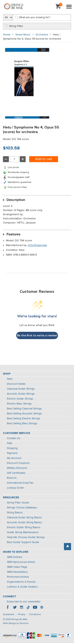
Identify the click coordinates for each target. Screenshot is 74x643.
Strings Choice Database (22, 507)
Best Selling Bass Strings (22, 423)
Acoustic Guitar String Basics (24, 522)
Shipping (12, 448)
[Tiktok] (28, 608)
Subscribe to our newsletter (24, 601)
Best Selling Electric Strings (23, 418)
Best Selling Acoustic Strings (24, 413)
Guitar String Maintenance (22, 532)
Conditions (35, 614)
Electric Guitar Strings (20, 398)
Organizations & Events (21, 581)
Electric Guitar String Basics (23, 527)
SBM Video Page (17, 567)
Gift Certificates (16, 473)
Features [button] (14, 234)
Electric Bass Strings (19, 403)
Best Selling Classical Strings (24, 408)
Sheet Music (22, 34)
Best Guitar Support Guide (23, 542)
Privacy (21, 614)
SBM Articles (14, 557)
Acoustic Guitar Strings (21, 393)
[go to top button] (67, 546)
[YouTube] (35, 608)
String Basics (15, 512)
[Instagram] (21, 608)
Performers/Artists (18, 576)
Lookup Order (15, 487)
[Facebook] (8, 608)
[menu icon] (69, 7)
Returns (12, 478)
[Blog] (42, 608)
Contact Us (13, 438)
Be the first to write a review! (37, 335)
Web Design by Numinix (16, 623)
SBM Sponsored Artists (21, 562)
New (9, 379)
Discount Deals (16, 383)
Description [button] (16, 200)
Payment (12, 453)
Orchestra (42, 34)
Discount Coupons (18, 463)
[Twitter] (15, 608)
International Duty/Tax (20, 482)
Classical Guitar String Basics (24, 517)
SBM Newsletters (17, 572)
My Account (14, 458)
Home (6, 34)
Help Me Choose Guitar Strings (26, 537)
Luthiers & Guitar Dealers (22, 586)
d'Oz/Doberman (37, 245)
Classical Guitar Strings (21, 388)
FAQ (9, 443)
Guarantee (8, 614)
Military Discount (17, 468)
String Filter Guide (18, 502)
